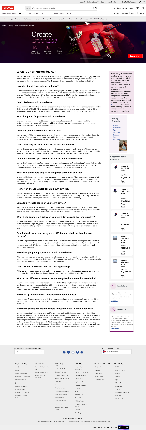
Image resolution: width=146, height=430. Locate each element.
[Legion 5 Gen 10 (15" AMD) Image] (115, 167)
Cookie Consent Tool (46, 421)
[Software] (74, 19)
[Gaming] (137, 13)
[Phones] (56, 19)
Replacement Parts (60, 401)
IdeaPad (117, 376)
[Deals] (6, 19)
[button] (139, 2)
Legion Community (80, 375)
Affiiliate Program (80, 401)
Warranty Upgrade (60, 404)
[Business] (119, 13)
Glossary (10, 26)
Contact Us (98, 367)
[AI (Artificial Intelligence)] (107, 19)
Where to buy (79, 395)
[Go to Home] (8, 8)
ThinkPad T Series (120, 367)
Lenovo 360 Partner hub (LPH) (42, 368)
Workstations (59, 385)
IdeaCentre (118, 389)
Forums (77, 388)
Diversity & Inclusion (21, 386)
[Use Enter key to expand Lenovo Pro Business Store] (98, 2)
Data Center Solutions (61, 388)
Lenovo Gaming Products (62, 375)
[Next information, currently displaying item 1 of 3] (143, 43)
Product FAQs (99, 376)
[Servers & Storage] (88, 19)
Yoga (116, 380)
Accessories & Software (62, 391)
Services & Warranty (61, 394)
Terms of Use (57, 421)
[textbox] (117, 351)
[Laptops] (13, 19)
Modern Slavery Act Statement (21, 397)
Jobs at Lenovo (19, 383)
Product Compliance (81, 398)
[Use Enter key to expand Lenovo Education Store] (118, 2)
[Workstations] (33, 19)
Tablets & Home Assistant (62, 378)
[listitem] (122, 174)
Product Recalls (59, 397)
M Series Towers (119, 383)
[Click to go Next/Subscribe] (41, 351)
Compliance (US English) (22, 376)
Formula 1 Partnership (22, 392)
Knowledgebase (79, 413)
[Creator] (145, 13)
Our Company (19, 367)
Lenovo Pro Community (82, 372)
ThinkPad (117, 373)
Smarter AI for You (60, 372)
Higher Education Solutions (40, 377)
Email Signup (79, 379)
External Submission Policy (76, 421)
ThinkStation (118, 396)
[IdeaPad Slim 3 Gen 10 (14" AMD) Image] (115, 238)
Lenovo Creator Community (79, 368)
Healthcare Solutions (41, 372)
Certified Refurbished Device (61, 408)
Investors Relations (21, 373)
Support (97, 370)
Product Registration (81, 385)
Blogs (76, 391)
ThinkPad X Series (120, 370)
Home (4, 26)
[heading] (126, 169)
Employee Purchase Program (81, 405)
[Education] (129, 13)
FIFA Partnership (20, 389)
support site (115, 104)
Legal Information (20, 380)
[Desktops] (22, 19)
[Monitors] (41, 19)
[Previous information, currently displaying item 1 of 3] (3, 43)
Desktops (58, 381)
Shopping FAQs (99, 380)
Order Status (98, 373)
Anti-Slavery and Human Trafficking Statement (97, 421)
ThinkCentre (118, 386)
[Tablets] (48, 19)
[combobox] (28, 8)
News (17, 370)
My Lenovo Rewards (81, 382)
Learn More (123, 182)
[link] (144, 2)
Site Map (64, 421)
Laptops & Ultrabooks (61, 369)
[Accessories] (66, 19)
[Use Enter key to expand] (134, 8)
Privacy (38, 421)
